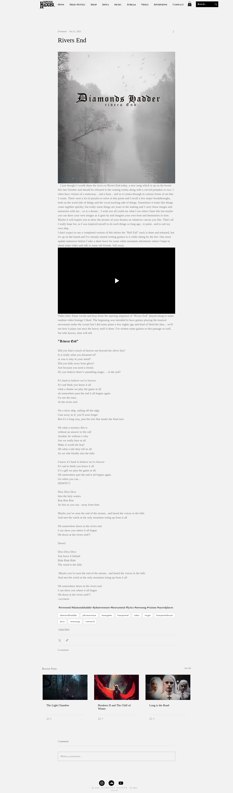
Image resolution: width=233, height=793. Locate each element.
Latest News (63, 629)
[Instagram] (102, 783)
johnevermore (89, 615)
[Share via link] (67, 640)
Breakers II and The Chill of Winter (114, 707)
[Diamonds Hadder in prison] (65, 687)
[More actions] (173, 31)
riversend (90, 621)
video (136, 615)
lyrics (62, 621)
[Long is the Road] (168, 687)
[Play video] (116, 281)
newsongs (75, 621)
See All (187, 668)
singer (148, 615)
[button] (160, 4)
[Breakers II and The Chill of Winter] (116, 687)
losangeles (107, 615)
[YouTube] (121, 783)
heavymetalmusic (164, 615)
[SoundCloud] (111, 783)
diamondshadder (68, 615)
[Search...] (216, 4)
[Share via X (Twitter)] (59, 640)
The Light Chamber (57, 705)
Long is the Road (159, 705)
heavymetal (123, 615)
